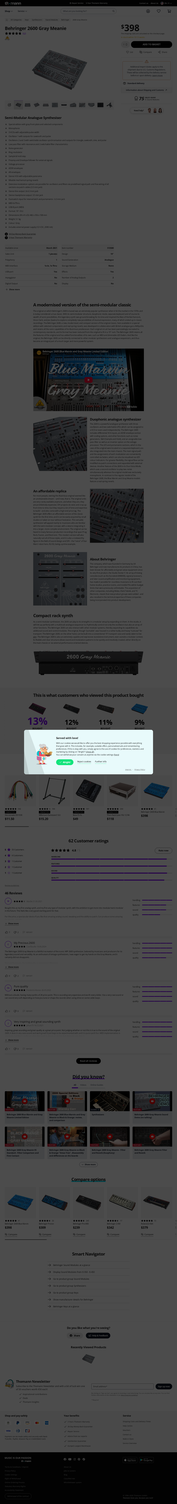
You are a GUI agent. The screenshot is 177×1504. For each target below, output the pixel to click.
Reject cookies (84, 761)
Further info (100, 761)
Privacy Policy (139, 769)
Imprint (128, 769)
